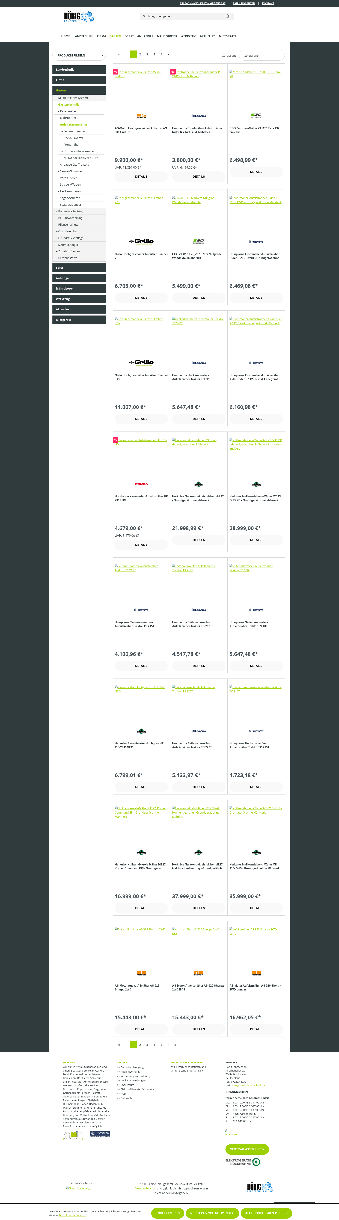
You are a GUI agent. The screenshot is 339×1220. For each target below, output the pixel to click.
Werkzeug (63, 299)
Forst (59, 268)
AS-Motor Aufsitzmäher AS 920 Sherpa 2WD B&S (198, 987)
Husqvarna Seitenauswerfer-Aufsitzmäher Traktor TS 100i (249, 624)
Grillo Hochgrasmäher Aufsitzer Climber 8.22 (141, 377)
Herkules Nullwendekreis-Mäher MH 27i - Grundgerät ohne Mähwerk (198, 498)
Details (141, 176)
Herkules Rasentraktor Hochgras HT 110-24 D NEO (139, 745)
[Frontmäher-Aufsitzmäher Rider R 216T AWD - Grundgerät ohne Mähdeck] (256, 213)
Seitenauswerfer (74, 131)
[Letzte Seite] (175, 54)
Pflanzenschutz (68, 225)
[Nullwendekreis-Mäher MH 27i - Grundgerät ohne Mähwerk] (198, 456)
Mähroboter (68, 118)
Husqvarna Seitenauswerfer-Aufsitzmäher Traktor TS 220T (192, 745)
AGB (123, 1093)
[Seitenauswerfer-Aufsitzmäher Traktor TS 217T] (198, 582)
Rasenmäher (68, 111)
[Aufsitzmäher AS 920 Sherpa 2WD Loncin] (256, 945)
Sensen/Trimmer (71, 171)
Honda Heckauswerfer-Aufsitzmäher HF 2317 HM (141, 498)
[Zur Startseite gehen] (79, 15)
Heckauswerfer (74, 138)
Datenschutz (128, 1098)
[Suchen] (227, 16)
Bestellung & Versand (186, 1062)
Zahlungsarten (244, 3)
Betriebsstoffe (67, 258)
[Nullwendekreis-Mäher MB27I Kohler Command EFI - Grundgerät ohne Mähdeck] (141, 824)
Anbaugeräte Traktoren (75, 164)
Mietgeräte (63, 320)
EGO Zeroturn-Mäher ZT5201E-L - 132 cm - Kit (254, 130)
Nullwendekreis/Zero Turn (81, 158)
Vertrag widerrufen (247, 1149)
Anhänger (63, 278)
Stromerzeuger (68, 245)
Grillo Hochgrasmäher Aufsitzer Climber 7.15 (141, 256)
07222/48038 (238, 1081)
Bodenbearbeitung (70, 211)
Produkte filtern (71, 55)
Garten (61, 90)
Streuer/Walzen (70, 184)
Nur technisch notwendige (212, 1213)
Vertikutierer (68, 178)
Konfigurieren (168, 1213)
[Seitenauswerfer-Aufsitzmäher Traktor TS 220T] (198, 703)
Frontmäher (72, 145)
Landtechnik (65, 70)
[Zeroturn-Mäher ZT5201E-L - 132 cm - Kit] (256, 88)
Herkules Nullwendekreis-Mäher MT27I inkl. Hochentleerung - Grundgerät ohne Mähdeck (198, 866)
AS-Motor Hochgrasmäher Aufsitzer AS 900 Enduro (141, 130)
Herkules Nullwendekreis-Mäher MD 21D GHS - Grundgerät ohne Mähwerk (255, 866)
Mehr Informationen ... (72, 1215)
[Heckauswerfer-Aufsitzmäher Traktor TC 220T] (198, 335)
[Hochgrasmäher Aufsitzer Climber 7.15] (141, 213)
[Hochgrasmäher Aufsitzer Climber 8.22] (141, 335)
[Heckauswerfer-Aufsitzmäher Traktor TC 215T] (256, 703)
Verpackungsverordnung (135, 1076)
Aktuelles (62, 309)
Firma (60, 80)
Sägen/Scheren (70, 198)
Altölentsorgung (130, 1071)
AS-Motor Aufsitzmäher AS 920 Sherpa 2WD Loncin (255, 987)
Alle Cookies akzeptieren (266, 1213)
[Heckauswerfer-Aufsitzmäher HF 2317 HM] (141, 456)
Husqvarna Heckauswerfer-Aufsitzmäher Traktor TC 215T (249, 745)
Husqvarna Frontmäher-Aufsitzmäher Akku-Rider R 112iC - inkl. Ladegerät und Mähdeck (254, 377)
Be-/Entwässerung (70, 218)
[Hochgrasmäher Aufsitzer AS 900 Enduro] (141, 88)
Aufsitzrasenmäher (73, 124)
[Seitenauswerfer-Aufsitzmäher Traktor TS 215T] (141, 582)
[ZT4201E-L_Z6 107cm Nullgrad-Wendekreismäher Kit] (198, 213)
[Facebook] (231, 1132)
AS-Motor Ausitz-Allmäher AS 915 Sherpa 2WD (137, 987)
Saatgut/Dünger (70, 205)
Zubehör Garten (69, 251)
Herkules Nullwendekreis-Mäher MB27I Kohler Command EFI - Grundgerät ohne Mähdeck (140, 866)
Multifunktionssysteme (73, 98)
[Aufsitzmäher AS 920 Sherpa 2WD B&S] (198, 945)
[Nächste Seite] (168, 54)
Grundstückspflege (71, 238)
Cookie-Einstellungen (133, 1080)
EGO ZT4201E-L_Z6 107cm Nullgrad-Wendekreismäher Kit (196, 256)
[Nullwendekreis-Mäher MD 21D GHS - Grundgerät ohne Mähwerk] (256, 824)
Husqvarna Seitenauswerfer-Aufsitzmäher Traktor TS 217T (192, 624)
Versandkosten (145, 1188)
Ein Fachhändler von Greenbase (202, 3)
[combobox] (180, 16)
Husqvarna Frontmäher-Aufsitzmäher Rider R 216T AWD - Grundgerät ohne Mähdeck (254, 256)
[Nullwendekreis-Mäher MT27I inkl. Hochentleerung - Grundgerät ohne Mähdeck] (198, 824)
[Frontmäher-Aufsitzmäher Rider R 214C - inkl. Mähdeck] (198, 88)
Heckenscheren (70, 191)
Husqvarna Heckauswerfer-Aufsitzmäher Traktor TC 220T (192, 377)
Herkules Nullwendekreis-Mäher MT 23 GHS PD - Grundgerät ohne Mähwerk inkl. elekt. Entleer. (255, 498)
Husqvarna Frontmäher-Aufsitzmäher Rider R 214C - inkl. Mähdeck (197, 130)
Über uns (69, 1062)
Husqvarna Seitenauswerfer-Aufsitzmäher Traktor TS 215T (134, 624)
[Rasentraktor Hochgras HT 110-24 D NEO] (141, 703)
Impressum (127, 1085)
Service (122, 1062)
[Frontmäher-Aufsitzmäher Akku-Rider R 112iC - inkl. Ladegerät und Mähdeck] (256, 335)
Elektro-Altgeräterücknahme (137, 1089)
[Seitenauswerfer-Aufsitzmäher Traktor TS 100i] (256, 582)
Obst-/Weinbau (68, 231)
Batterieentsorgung (132, 1067)
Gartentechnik (68, 104)
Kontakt (268, 3)
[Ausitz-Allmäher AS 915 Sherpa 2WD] (141, 945)
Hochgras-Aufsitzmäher (79, 151)
